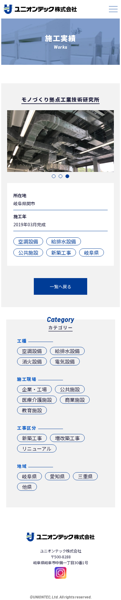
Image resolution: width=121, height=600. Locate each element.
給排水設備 (63, 241)
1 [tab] (54, 176)
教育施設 (32, 410)
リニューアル (37, 448)
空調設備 (28, 241)
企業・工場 (34, 389)
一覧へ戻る (60, 286)
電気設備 (65, 361)
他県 (27, 486)
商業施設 (75, 399)
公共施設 (28, 252)
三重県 (85, 476)
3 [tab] (67, 176)
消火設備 (32, 361)
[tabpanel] (60, 141)
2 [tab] (60, 176)
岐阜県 (91, 252)
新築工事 (61, 252)
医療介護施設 (37, 399)
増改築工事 (67, 438)
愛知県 (57, 476)
